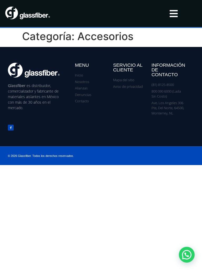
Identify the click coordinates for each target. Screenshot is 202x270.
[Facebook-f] (11, 128)
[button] (187, 255)
